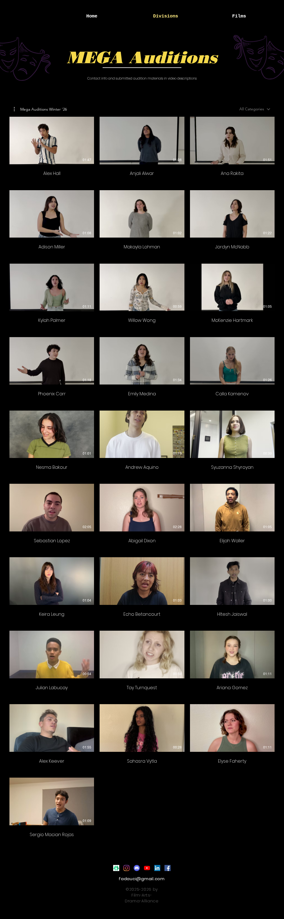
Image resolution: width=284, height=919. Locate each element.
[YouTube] (147, 868)
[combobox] (254, 109)
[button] (40, 109)
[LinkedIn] (157, 868)
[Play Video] (51, 140)
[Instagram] (126, 868)
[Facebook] (167, 868)
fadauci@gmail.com (142, 879)
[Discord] (137, 868)
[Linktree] (116, 868)
